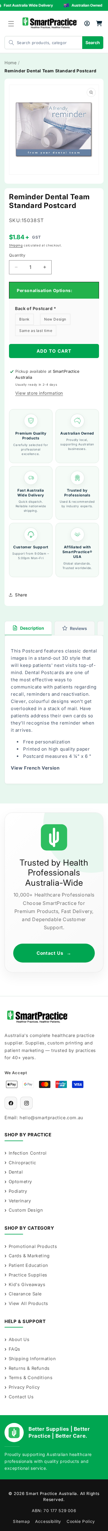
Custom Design (26, 1210)
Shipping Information (32, 1358)
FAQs (14, 1349)
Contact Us (54, 953)
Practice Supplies (28, 1274)
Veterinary (20, 1200)
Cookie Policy (81, 1521)
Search (93, 42)
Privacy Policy (24, 1387)
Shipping (16, 245)
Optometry (20, 1181)
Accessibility (48, 1521)
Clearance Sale (25, 1293)
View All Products (28, 1303)
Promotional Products (33, 1246)
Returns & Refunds (29, 1368)
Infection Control (28, 1153)
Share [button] (21, 594)
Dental (16, 1171)
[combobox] (37, 42)
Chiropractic (22, 1162)
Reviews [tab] (78, 628)
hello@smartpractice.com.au (51, 1117)
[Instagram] (26, 1103)
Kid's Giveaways (27, 1284)
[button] (11, 23)
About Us (19, 1339)
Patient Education (28, 1265)
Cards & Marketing (29, 1255)
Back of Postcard (35, 308)
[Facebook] (10, 1103)
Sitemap (21, 1521)
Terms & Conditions (30, 1377)
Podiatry (18, 1191)
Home (10, 62)
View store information (39, 393)
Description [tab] (32, 628)
